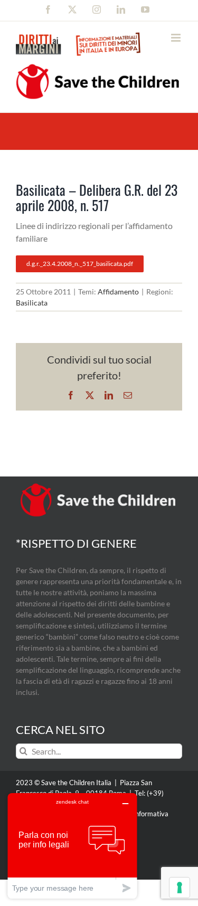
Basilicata (32, 302)
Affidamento (118, 291)
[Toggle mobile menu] (176, 37)
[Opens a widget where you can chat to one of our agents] (72, 845)
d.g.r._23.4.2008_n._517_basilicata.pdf (79, 264)
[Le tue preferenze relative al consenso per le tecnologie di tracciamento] (179, 888)
